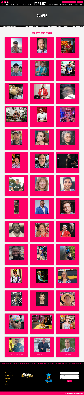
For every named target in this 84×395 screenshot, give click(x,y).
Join (69, 381)
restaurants (8, 372)
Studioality (81, 393)
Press (76, 4)
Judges (70, 4)
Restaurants (5, 4)
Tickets (79, 2)
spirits (6, 374)
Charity (19, 4)
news (6, 377)
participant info (9, 375)
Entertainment (27, 4)
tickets (6, 384)
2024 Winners (63, 4)
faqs (6, 383)
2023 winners (8, 378)
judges (6, 380)
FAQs (81, 4)
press (6, 381)
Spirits (12, 4)
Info (53, 4)
